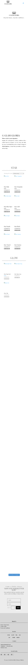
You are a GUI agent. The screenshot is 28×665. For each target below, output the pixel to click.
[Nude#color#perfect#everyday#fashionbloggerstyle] (14, 513)
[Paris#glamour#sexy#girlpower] (14, 526)
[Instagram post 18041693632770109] (14, 566)
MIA (16, 635)
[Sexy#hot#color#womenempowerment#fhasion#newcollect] (14, 500)
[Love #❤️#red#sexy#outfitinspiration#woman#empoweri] (14, 367)
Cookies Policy (3, 626)
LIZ (9, 637)
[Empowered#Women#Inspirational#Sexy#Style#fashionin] (14, 540)
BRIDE (18, 637)
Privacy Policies (20, 660)
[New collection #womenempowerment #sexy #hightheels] (14, 328)
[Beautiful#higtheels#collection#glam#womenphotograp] (14, 447)
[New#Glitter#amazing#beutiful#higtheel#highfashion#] (14, 314)
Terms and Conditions (5, 628)
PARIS (13, 637)
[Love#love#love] (14, 460)
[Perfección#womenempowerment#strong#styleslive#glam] (14, 394)
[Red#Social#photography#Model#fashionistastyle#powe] (14, 487)
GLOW (12, 635)
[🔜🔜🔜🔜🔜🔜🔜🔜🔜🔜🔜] (14, 354)
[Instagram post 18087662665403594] (14, 553)
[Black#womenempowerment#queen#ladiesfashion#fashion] (14, 434)
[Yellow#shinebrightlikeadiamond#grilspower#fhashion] (14, 473)
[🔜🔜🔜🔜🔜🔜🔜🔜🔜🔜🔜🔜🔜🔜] (14, 341)
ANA (20, 635)
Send (18, 607)
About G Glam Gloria (4, 624)
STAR (8, 635)
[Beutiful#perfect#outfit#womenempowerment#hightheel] (14, 381)
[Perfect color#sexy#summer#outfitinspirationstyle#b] (14, 407)
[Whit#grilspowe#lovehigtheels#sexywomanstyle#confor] (14, 420)
